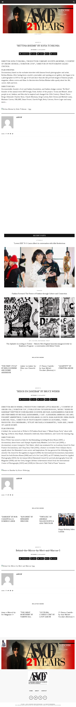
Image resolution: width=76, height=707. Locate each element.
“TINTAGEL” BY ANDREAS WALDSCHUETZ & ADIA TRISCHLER (46, 520)
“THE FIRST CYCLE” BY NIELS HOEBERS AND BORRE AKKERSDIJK (9, 369)
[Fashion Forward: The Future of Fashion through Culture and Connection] (39, 267)
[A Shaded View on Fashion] (38, 19)
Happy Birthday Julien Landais (66, 530)
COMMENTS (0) (25, 53)
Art (30, 340)
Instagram (41, 340)
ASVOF (43, 49)
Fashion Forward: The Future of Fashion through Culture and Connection (39, 293)
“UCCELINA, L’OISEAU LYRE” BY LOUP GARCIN (47, 614)
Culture (34, 340)
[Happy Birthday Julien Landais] (66, 519)
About (37, 690)
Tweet (48, 340)
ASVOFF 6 (38, 42)
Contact (44, 690)
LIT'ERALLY (39, 240)
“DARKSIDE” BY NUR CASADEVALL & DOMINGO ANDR (9, 518)
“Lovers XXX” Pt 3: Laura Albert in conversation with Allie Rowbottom (39, 243)
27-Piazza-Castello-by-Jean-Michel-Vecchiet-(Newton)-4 (47, 368)
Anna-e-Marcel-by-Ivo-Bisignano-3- (8, 613)
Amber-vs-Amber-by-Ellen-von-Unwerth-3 (28, 368)
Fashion (39, 290)
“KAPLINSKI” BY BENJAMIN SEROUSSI (26, 518)
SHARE (34, 53)
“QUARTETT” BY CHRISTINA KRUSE (65, 366)
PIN (48, 53)
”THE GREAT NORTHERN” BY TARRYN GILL (26, 614)
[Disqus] (38, 162)
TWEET (41, 53)
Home (31, 690)
